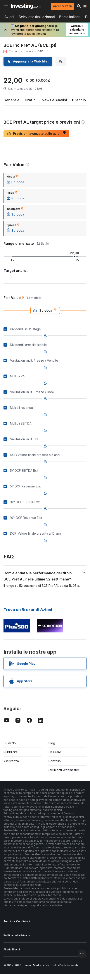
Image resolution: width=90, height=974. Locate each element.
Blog (51, 743)
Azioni (9, 17)
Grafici (30, 100)
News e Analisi (54, 100)
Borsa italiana (70, 17)
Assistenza (11, 761)
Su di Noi (9, 743)
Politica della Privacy (16, 935)
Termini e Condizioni (16, 921)
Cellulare (54, 752)
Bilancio (79, 100)
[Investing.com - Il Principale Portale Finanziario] (25, 6)
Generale (11, 100)
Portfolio (54, 761)
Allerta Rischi (11, 949)
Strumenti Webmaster (63, 770)
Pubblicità (10, 752)
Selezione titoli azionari (37, 17)
